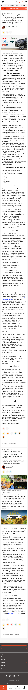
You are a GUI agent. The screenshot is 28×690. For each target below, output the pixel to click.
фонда (11, 545)
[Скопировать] (10, 32)
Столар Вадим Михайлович (7, 634)
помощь (17, 634)
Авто (19, 683)
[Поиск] (23, 2)
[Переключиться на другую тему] (19, 2)
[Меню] (26, 2)
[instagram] (10, 676)
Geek (23, 683)
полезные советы (12, 443)
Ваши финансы (13, 683)
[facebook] (6, 676)
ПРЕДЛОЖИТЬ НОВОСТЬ (14, 647)
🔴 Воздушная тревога (14, 8)
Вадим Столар (12, 613)
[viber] (21, 676)
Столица (6, 683)
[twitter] (14, 676)
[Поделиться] (7, 32)
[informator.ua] (3, 2)
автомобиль (4, 443)
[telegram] (18, 676)
